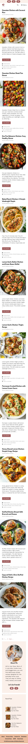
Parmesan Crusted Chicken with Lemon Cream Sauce (14, 387)
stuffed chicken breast (13, 568)
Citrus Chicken (13, 504)
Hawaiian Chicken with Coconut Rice (13, 11)
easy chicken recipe (7, 128)
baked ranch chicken (7, 254)
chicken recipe (6, 317)
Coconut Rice (6, 65)
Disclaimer (24, 736)
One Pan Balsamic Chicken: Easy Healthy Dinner (14, 137)
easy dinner (23, 254)
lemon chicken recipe (16, 505)
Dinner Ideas (23, 567)
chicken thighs (6, 378)
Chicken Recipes (16, 254)
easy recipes (21, 191)
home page (20, 738)
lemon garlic (19, 317)
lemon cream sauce (20, 441)
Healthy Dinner (16, 128)
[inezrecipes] (3, 5)
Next (11, 639)
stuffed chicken (13, 633)
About (3, 736)
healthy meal (13, 317)
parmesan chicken (6, 442)
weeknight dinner (8, 129)
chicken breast (14, 191)
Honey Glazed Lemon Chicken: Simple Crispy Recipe (13, 450)
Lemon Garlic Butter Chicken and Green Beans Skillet (12, 263)
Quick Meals (13, 442)
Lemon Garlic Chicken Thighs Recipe (12, 326)
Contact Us (17, 736)
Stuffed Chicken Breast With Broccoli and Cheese (12, 513)
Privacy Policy (9, 736)
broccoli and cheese (7, 567)
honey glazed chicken (6, 505)
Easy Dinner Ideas (20, 504)
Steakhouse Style (6, 633)
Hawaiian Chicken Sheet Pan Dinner (12, 74)
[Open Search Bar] (18, 5)
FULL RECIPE (6, 59)
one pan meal (12, 192)
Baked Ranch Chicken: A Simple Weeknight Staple (13, 200)
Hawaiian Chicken (6, 66)
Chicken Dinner (6, 63)
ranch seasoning (5, 255)
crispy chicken (6, 441)
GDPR (14, 738)
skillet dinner (8, 318)
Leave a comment (7, 68)
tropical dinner (13, 66)
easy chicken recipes (14, 65)
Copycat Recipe (13, 631)
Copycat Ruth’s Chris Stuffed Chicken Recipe (12, 576)
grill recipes (21, 65)
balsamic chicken (7, 191)
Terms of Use (8, 738)
